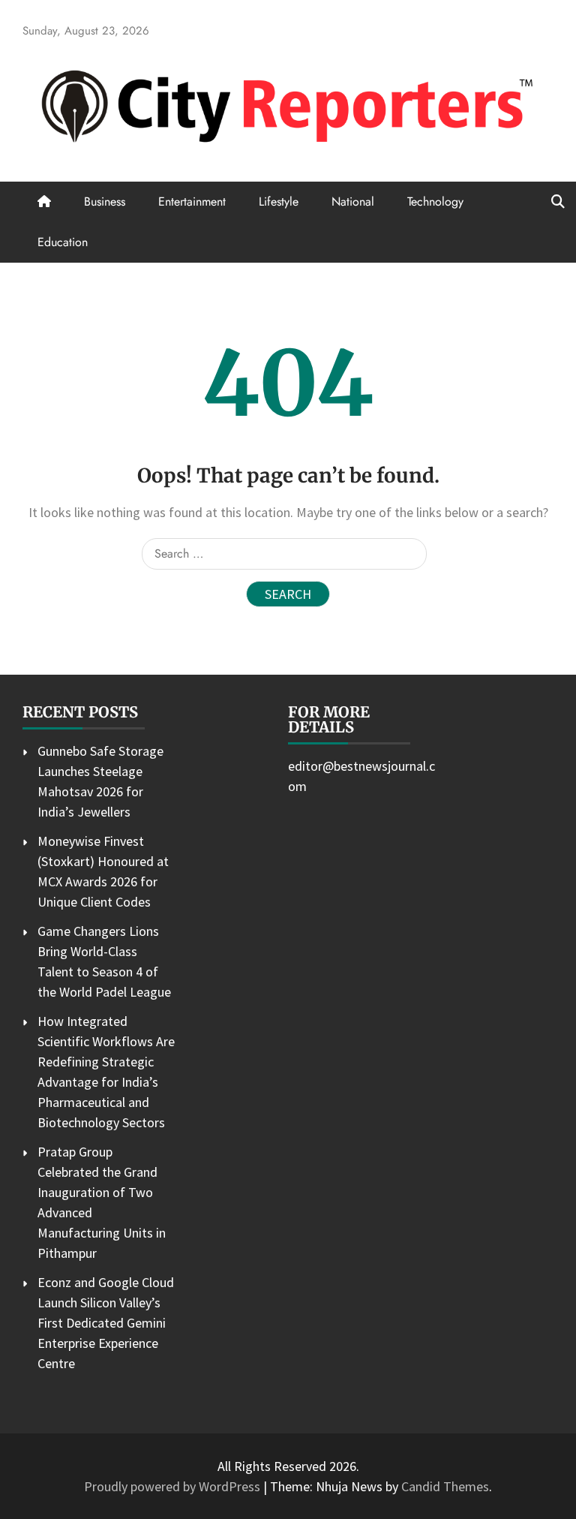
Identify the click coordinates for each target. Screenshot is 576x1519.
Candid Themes (445, 1486)
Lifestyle (278, 201)
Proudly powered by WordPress (173, 1486)
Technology (435, 201)
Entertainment (192, 201)
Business (104, 201)
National (353, 201)
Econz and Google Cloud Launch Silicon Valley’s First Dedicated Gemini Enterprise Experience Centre (106, 1323)
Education (63, 242)
